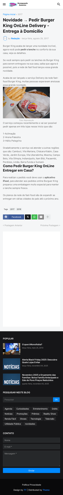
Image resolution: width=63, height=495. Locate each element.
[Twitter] (28, 216)
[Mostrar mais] (48, 216)
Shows (23, 419)
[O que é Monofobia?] (11, 349)
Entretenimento (40, 408)
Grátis (54, 408)
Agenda (8, 408)
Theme (46, 490)
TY (25, 490)
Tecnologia (36, 419)
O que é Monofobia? (32, 344)
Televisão (49, 419)
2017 (20, 14)
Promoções (22, 413)
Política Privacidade (31, 484)
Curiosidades (22, 408)
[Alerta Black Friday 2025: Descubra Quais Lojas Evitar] (11, 364)
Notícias (8, 413)
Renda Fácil (10, 419)
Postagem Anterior (13, 225)
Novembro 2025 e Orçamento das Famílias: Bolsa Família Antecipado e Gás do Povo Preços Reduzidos (40, 377)
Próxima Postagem (49, 225)
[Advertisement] (28, 278)
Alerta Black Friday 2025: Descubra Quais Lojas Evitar (39, 361)
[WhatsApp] (34, 216)
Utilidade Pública (13, 424)
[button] (4, 4)
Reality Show (50, 413)
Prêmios (35, 413)
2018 (19, 209)
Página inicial (9, 14)
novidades (30, 424)
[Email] (41, 216)
